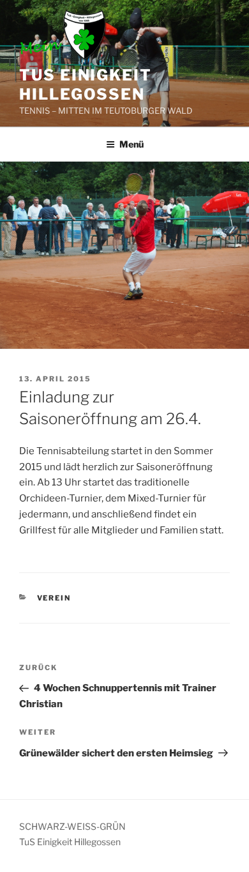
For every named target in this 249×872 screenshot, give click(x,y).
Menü (131, 144)
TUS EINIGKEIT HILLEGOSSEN (85, 84)
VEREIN (54, 597)
